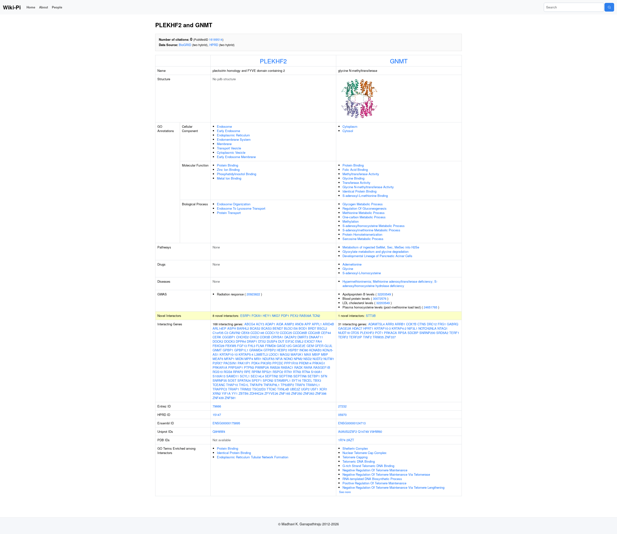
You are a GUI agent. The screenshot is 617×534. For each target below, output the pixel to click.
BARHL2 (243, 328)
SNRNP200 (427, 332)
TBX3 (317, 380)
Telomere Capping (355, 457)
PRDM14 (305, 363)
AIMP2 (289, 324)
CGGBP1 (228, 337)
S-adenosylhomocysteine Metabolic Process (373, 225)
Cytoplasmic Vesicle (231, 152)
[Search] (609, 7)
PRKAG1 (318, 363)
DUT (281, 341)
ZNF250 (296, 393)
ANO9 (299, 324)
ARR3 (390, 324)
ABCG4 (249, 324)
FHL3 (251, 345)
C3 (226, 332)
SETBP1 (314, 376)
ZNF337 (390, 337)
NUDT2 (317, 358)
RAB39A (305, 315)
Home (31, 7)
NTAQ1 (442, 328)
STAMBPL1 (282, 380)
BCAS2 (255, 328)
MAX (307, 354)
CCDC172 (272, 332)
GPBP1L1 (241, 350)
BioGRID (185, 44)
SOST (232, 380)
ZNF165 (284, 393)
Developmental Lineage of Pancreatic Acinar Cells (377, 256)
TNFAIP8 (256, 384)
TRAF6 (300, 384)
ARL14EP (219, 328)
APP (307, 324)
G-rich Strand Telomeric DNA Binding (368, 465)
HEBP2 (282, 350)
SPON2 (268, 380)
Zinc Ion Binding (228, 169)
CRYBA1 (277, 337)
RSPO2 (278, 371)
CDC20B (314, 332)
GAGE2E (299, 345)
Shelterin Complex (355, 448)
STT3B (371, 315)
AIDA (279, 324)
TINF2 (367, 337)
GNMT (399, 60)
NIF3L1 (412, 328)
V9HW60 (376, 431)
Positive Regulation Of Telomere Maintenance (374, 483)
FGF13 (242, 345)
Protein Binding (227, 165)
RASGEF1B (321, 367)
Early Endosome (228, 130)
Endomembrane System (234, 139)
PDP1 (285, 315)
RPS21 (267, 371)
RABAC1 (287, 367)
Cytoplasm (349, 126)
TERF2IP (355, 337)
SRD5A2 (442, 332)
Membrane (224, 143)
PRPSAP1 (235, 367)
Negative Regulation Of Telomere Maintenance (374, 470)
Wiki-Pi (12, 7)
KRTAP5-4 (246, 354)
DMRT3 (302, 337)
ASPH (231, 328)
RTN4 (306, 371)
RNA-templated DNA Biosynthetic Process (372, 478)
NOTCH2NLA (427, 328)
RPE (247, 371)
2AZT (350, 440)
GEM (310, 345)
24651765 (430, 307)
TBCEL (307, 380)
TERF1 (454, 332)
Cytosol (347, 130)
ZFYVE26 (271, 393)
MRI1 (258, 358)
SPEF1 (257, 380)
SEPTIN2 (271, 376)
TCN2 (316, 315)
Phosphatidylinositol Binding (236, 174)
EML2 (299, 341)
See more (345, 492)
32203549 (384, 294)
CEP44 (326, 332)
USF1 (314, 389)
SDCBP (413, 332)
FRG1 (442, 324)
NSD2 (307, 358)
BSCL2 (322, 328)
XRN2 (217, 393)
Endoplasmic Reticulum (233, 135)
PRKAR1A (220, 367)
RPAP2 (238, 371)
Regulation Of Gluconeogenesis (364, 208)
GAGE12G (284, 345)
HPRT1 (368, 328)
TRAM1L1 (313, 384)
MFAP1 (229, 358)
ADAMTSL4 (376, 324)
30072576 (379, 298)
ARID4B (328, 324)
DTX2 (262, 341)
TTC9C (271, 389)
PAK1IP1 (244, 363)
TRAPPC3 (220, 389)
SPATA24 (244, 380)
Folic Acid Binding (355, 169)
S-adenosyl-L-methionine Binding (365, 195)
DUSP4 (272, 341)
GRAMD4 (255, 350)
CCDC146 (257, 332)
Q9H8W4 (219, 431)
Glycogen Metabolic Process (362, 204)
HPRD (213, 44)
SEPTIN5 (285, 376)
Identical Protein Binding (359, 191)
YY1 (235, 393)
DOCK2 (218, 341)
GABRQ (452, 324)
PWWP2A (262, 367)
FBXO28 (218, 345)
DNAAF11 (316, 337)
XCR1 (323, 389)
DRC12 (432, 324)
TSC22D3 (259, 389)
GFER (319, 345)
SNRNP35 (220, 380)
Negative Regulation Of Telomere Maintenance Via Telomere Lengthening (393, 487)
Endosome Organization (233, 204)
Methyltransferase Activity (360, 174)
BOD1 (303, 328)
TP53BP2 (287, 384)
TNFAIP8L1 (271, 384)
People (57, 7)
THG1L (244, 384)
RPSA (402, 332)
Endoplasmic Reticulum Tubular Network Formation (252, 457)
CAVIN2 (234, 332)
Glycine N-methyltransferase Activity (368, 187)
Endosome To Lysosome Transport (241, 208)
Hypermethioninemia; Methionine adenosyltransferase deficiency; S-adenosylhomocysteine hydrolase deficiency (389, 283)
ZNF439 (218, 397)
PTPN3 (249, 367)
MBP (324, 354)
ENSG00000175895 (226, 423)
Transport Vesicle (229, 148)
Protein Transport (229, 212)
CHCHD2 (242, 337)
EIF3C (289, 341)
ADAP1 (270, 324)
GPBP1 (228, 350)
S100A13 (219, 376)
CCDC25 (286, 332)
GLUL (328, 345)
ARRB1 (400, 324)
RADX (298, 367)
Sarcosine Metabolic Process (362, 238)
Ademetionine (352, 264)
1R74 (341, 440)
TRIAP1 (233, 389)
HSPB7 (293, 350)
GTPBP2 (269, 350)
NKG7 (276, 315)
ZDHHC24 (256, 393)
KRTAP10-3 (382, 328)
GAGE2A (344, 328)
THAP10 (232, 384)
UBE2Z (295, 389)
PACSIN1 (230, 363)
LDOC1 (274, 354)
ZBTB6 (243, 393)
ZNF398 (320, 393)
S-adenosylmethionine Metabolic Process (371, 230)
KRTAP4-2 (399, 328)
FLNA (260, 345)
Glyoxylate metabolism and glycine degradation (375, 251)
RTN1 (288, 371)
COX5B (265, 337)
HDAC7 (357, 328)
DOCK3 (229, 341)
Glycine (347, 268)
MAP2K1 (297, 354)
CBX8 (245, 332)
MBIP (316, 354)
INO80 (303, 350)
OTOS (355, 332)
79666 (217, 406)
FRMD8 (270, 345)
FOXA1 (257, 315)
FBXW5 (230, 345)
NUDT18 (344, 332)
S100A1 (316, 371)
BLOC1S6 (291, 328)
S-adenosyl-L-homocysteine (361, 273)
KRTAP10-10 (229, 354)
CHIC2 (254, 337)
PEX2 (294, 315)
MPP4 (248, 358)
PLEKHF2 (273, 60)
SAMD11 (232, 376)
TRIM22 (245, 389)
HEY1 (267, 315)
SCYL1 (245, 376)
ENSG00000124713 (352, 423)
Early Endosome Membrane (236, 156)
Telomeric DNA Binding (358, 461)
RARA (308, 367)
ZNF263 (308, 393)
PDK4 (255, 363)
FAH (319, 341)
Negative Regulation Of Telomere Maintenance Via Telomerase (386, 474)
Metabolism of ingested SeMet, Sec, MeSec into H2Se (380, 247)
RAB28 (275, 367)
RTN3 (297, 371)
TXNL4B (283, 389)
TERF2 (343, 337)
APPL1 (317, 324)
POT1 (379, 332)
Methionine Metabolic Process (363, 212)
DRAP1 (252, 341)
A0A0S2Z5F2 (347, 431)
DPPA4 (241, 341)
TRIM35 (378, 337)
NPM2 (298, 358)
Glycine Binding (353, 178)
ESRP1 (245, 315)
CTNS (421, 324)
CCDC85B (300, 332)
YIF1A (226, 393)
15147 (217, 414)
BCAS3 (266, 328)
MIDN (239, 358)
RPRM (256, 371)
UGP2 (305, 389)
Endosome (224, 126)
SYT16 (296, 380)
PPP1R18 (291, 363)
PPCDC (277, 363)
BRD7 (312, 328)
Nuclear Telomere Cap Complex (364, 452)
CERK (217, 337)
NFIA (279, 358)
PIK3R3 (266, 363)
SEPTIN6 (300, 376)
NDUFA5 (268, 358)
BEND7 (278, 328)
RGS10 (218, 371)
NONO (288, 358)
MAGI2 (285, 354)
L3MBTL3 (261, 354)
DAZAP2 (290, 337)
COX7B (411, 324)
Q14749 (363, 431)
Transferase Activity (356, 182)
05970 (342, 414)
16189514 (215, 39)
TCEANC (219, 384)
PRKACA (390, 332)
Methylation (350, 221)
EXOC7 (309, 341)
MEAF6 (218, 358)
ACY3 (260, 324)
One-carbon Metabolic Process (364, 217)
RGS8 (228, 371)
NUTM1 (328, 358)
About (43, 7)
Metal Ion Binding (229, 178)
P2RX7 (217, 363)
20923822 (253, 294)
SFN (324, 376)
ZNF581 (230, 397)
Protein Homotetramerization (362, 234)
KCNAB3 (315, 350)
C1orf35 (218, 332)
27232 (342, 406)
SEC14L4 (257, 376)
